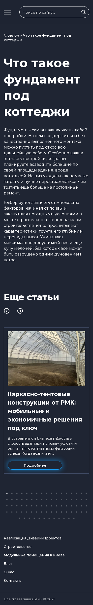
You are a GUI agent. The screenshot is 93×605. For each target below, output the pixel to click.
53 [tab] (11, 512)
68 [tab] (86, 512)
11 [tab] (56, 493)
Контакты (12, 580)
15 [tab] (76, 493)
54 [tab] (16, 512)
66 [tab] (76, 512)
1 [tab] (6, 493)
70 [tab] (24, 518)
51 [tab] (86, 505)
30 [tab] (66, 499)
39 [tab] (26, 505)
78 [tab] (64, 518)
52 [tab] (6, 512)
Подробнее (35, 465)
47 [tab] (66, 505)
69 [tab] (19, 518)
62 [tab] (56, 512)
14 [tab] (71, 493)
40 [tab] (31, 505)
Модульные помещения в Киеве (34, 555)
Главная (11, 35)
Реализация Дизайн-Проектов (33, 538)
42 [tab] (41, 505)
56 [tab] (26, 512)
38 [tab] (21, 505)
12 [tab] (61, 493)
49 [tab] (76, 505)
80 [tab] (73, 518)
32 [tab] (76, 499)
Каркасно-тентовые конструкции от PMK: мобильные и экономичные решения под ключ (45, 411)
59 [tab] (41, 512)
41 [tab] (36, 505)
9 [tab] (46, 493)
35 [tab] (6, 505)
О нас (9, 572)
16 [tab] (81, 493)
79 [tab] (68, 518)
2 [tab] (11, 493)
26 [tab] (46, 499)
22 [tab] (26, 499)
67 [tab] (81, 512)
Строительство (17, 546)
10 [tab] (51, 493)
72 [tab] (34, 518)
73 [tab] (39, 518)
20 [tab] (16, 499)
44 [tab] (51, 505)
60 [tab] (46, 512)
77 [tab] (59, 518)
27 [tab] (51, 499)
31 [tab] (71, 499)
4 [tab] (21, 493)
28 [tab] (56, 499)
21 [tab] (21, 499)
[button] (7, 12)
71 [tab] (29, 518)
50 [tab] (81, 505)
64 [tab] (66, 512)
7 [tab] (36, 493)
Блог (8, 563)
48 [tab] (71, 505)
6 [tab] (31, 493)
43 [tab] (46, 505)
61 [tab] (51, 512)
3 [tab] (16, 493)
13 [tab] (66, 493)
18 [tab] (6, 499)
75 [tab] (49, 518)
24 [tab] (36, 499)
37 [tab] (16, 505)
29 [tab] (61, 499)
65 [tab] (71, 512)
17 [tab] (86, 493)
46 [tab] (61, 505)
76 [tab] (54, 518)
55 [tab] (21, 512)
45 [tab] (56, 505)
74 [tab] (44, 518)
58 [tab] (36, 512)
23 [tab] (31, 499)
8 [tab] (41, 493)
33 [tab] (81, 499)
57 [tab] (31, 512)
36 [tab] (11, 505)
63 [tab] (61, 512)
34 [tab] (86, 499)
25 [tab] (41, 499)
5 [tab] (26, 493)
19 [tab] (11, 499)
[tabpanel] (46, 400)
